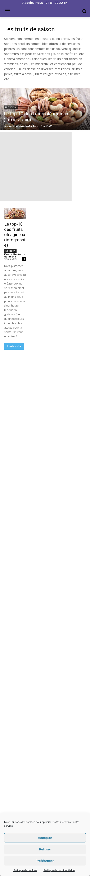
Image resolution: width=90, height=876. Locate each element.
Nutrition (10, 107)
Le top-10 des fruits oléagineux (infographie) (14, 235)
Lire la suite (14, 346)
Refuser (45, 849)
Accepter (45, 838)
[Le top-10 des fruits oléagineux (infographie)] (45, 109)
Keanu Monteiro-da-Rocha (14, 255)
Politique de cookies (25, 870)
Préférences (45, 861)
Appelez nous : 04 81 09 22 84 (45, 2)
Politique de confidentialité (59, 870)
